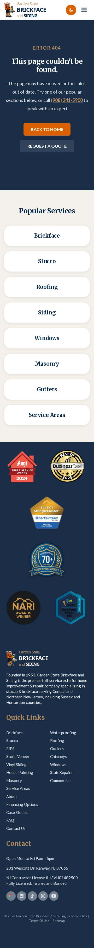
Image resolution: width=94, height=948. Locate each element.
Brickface (14, 732)
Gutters (57, 748)
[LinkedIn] (21, 896)
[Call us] (71, 10)
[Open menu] (84, 10)
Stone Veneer (18, 756)
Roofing (57, 740)
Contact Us (16, 828)
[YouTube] (53, 896)
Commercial (60, 780)
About (11, 796)
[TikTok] (32, 896)
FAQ (10, 820)
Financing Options (22, 804)
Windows (58, 764)
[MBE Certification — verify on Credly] (70, 608)
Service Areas (18, 788)
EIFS (10, 748)
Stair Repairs (61, 772)
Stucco (12, 740)
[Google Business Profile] (11, 896)
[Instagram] (43, 896)
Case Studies (17, 812)
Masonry (14, 780)
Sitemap (59, 920)
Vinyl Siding (16, 764)
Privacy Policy (77, 916)
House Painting (19, 772)
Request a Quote (47, 145)
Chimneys (58, 756)
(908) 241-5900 (67, 100)
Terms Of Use (39, 920)
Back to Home (47, 129)
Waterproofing (63, 732)
